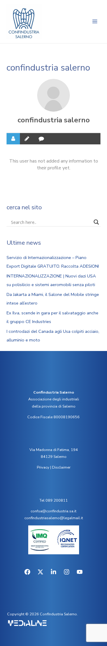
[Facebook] (27, 572)
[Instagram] (67, 572)
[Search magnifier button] (96, 222)
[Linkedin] (53, 572)
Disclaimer (61, 467)
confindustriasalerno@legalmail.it (53, 518)
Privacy (43, 467)
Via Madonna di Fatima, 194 (53, 449)
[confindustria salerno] (53, 95)
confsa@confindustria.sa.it (53, 511)
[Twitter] (40, 572)
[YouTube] (80, 572)
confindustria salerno (54, 120)
